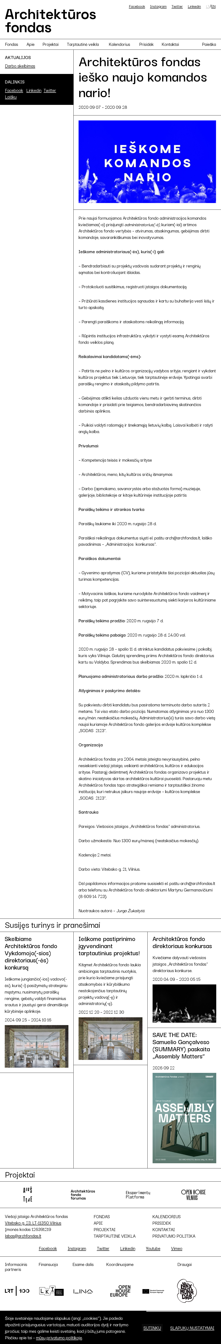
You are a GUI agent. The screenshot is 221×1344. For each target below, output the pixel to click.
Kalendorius (119, 44)
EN (213, 6)
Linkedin (194, 6)
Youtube (153, 1248)
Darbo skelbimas (20, 65)
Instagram (158, 6)
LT (208, 6)
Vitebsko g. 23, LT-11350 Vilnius (33, 1222)
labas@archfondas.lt (23, 1235)
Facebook (137, 6)
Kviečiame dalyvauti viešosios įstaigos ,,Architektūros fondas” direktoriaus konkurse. (182, 958)
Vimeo (176, 1248)
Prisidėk (146, 44)
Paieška (209, 44)
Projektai (50, 44)
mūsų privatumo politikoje (59, 1337)
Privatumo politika (173, 1236)
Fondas (11, 44)
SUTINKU (152, 1327)
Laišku (11, 96)
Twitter (177, 6)
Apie (31, 44)
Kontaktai (170, 44)
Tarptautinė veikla (83, 44)
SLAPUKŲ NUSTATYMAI (192, 1327)
